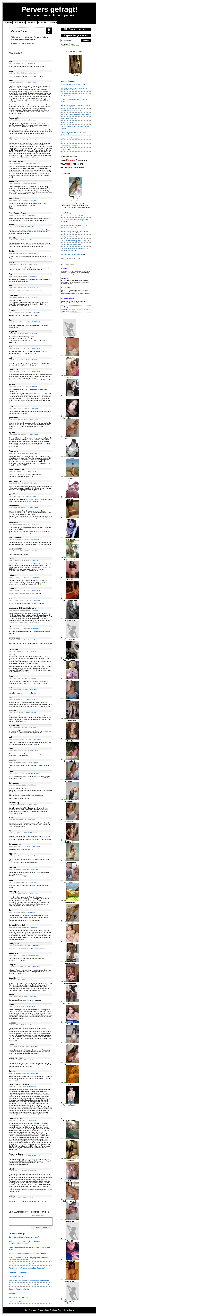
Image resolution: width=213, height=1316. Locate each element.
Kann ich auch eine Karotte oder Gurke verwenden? (29, 1285)
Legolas (12, 760)
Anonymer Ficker (16, 1154)
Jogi (10, 910)
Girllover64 (13, 649)
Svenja (12, 1071)
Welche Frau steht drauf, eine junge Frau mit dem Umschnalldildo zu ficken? (28, 1259)
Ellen (11, 818)
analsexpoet (14, 892)
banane (63, 46)
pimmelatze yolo (16, 161)
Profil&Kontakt (31, 63)
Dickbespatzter (15, 549)
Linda (11, 559)
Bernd (66, 268)
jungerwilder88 (69, 298)
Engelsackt (13, 332)
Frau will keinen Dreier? (69, 258)
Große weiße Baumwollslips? (70, 216)
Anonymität (14, 944)
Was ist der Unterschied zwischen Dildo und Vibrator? (29, 1281)
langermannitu (15, 481)
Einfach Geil (14, 726)
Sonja (11, 251)
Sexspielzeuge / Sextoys (18, 1297)
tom (10, 688)
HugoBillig (13, 295)
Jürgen (12, 384)
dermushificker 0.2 (17, 925)
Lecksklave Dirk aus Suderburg (22, 608)
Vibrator (12, 1293)
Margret (12, 1023)
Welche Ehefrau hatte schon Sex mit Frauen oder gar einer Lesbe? (75, 232)
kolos (11, 61)
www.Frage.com (74, 160)
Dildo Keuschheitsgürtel (18, 1272)
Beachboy (13, 978)
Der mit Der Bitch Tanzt (19, 1084)
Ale (10, 831)
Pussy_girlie (17, 31)
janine (11, 737)
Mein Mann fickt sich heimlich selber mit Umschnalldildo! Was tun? (24, 1242)
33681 (11, 880)
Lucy (11, 71)
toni (10, 346)
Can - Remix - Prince (17, 213)
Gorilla (12, 1196)
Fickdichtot (13, 369)
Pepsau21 (13, 1045)
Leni (10, 626)
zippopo (12, 854)
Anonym (12, 676)
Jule (10, 320)
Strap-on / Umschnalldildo (19, 1289)
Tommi (12, 697)
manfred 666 (14, 198)
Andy (11, 274)
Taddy (66, 307)
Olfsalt (11, 1169)
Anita (11, 749)
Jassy (11, 995)
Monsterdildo (75, 46)
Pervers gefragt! (49, 9)
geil (10, 358)
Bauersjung (14, 803)
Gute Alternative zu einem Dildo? (21, 1264)
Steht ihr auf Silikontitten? (69, 245)
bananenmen (14, 638)
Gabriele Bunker (16, 1118)
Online (75, 76)
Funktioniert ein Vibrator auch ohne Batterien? (27, 1268)
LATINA (66, 278)
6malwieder (14, 506)
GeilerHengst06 (15, 1058)
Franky (12, 310)
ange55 (12, 494)
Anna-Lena (13, 451)
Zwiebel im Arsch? (16, 1276)
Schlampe (67, 287)
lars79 (11, 81)
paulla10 (12, 238)
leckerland (13, 182)
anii (10, 286)
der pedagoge (15, 844)
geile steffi (13, 418)
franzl (11, 263)
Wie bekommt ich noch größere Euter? (73, 241)
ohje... (11, 598)
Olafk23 (12, 772)
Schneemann (14, 783)
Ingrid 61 (12, 433)
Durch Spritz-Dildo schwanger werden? (24, 1237)
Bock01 (12, 1004)
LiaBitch (12, 575)
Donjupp (12, 965)
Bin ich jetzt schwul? (67, 237)
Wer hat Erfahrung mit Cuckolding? (72, 254)
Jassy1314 (13, 953)
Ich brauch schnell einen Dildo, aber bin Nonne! (27, 1253)
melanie (12, 225)
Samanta (12, 711)
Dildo (68, 46)
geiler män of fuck (16, 469)
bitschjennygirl (15, 537)
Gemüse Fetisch (15, 1302)
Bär (10, 138)
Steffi (11, 406)
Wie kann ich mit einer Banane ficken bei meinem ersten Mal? (74, 249)
